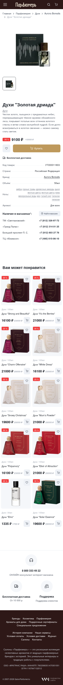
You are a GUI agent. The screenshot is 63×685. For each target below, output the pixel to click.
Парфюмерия (23, 13)
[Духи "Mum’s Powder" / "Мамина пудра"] (47, 392)
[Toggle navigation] (5, 4)
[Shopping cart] (56, 4)
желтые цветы (34, 192)
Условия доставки (35, 636)
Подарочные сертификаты (43, 621)
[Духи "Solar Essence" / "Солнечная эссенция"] (47, 494)
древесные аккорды (45, 189)
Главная (7, 13)
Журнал (52, 636)
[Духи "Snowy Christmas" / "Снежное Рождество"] (16, 392)
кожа (57, 192)
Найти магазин (51, 213)
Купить (38, 148)
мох (38, 196)
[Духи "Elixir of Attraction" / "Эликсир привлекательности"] (47, 443)
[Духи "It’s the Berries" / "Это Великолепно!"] (47, 290)
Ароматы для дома (16, 621)
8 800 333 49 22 (31, 570)
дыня (57, 189)
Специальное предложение (31, 625)
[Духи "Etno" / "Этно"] (16, 494)
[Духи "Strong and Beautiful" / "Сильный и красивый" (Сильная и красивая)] (16, 290)
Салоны (25, 639)
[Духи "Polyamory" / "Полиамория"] (16, 443)
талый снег (46, 196)
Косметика (28, 618)
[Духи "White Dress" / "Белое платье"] (47, 341)
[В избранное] (6, 148)
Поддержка (47, 596)
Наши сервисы (43, 632)
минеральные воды (27, 196)
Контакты (37, 639)
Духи (37, 13)
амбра (19, 189)
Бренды (16, 618)
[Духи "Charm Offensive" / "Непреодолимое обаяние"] (16, 341)
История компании (22, 632)
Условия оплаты (15, 636)
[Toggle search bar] (49, 4)
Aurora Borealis (52, 13)
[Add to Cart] (27, 320)
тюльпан (56, 196)
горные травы (29, 189)
